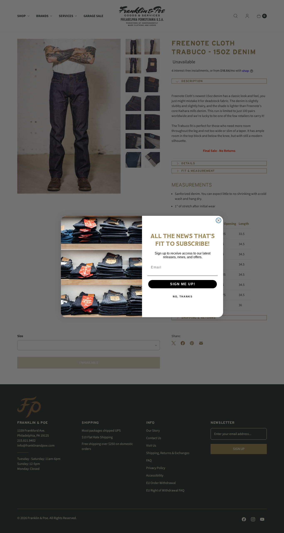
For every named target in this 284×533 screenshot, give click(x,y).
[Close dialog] (218, 220)
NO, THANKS (183, 296)
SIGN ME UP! (182, 284)
